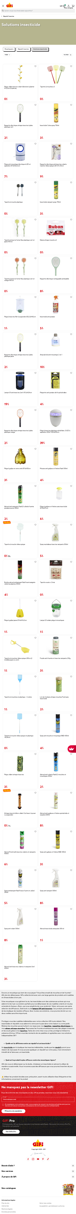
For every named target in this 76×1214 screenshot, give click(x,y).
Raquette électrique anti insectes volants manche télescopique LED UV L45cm (53, 165)
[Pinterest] (43, 1159)
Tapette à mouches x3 (47, 87)
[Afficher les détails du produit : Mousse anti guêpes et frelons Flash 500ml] (56, 456)
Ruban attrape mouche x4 (48, 240)
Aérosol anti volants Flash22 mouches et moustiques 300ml (53, 775)
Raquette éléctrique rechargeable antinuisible (54, 279)
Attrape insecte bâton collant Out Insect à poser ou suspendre (20, 814)
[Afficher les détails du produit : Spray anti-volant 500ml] (20, 916)
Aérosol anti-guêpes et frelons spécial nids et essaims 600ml (54, 814)
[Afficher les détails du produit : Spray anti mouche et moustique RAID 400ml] (56, 723)
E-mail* (5, 1097)
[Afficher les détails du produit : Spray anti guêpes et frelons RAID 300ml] (56, 839)
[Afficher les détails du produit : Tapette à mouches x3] (56, 74)
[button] (64, 6)
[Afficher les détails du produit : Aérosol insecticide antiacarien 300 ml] (56, 916)
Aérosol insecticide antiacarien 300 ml (52, 929)
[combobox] (38, 11)
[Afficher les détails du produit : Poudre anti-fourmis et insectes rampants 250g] (56, 646)
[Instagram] (33, 1159)
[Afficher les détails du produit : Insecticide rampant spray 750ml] (56, 190)
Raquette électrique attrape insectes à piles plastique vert (18, 126)
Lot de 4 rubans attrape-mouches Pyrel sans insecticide (54, 698)
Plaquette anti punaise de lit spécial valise (53, 392)
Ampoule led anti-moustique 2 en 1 (51, 355)
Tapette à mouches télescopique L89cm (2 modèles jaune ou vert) (18, 659)
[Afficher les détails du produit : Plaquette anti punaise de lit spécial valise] (56, 380)
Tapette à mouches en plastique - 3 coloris (18, 697)
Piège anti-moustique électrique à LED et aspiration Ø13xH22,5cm (17, 165)
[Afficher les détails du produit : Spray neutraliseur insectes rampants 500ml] (56, 532)
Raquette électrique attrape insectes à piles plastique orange (18, 431)
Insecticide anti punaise (47, 317)
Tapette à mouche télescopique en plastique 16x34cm (18, 736)
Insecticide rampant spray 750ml (50, 202)
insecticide (8, 1047)
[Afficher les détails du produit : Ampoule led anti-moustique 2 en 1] (56, 342)
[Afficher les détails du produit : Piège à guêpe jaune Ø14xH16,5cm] (20, 608)
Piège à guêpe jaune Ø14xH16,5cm (15, 620)
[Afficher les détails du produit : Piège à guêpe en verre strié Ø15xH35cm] (20, 456)
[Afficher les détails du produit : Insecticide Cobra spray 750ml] (56, 113)
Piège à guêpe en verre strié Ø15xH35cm (17, 468)
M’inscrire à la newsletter (13, 1111)
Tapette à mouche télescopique (14, 544)
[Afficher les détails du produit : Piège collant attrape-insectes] (20, 762)
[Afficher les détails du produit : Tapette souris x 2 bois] (56, 570)
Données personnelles (9, 1212)
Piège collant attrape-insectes (14, 774)
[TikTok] (48, 1159)
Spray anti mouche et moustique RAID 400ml (54, 736)
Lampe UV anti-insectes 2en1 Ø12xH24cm (18, 392)
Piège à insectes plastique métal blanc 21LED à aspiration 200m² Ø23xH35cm (55, 431)
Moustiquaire (9, 49)
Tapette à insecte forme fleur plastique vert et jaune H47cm (19, 241)
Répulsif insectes (23, 49)
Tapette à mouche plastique (13, 202)
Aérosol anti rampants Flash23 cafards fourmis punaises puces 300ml (19, 507)
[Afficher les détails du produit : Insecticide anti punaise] (56, 304)
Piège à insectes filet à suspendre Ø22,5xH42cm (20, 317)
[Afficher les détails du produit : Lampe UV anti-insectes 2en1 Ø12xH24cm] (20, 380)
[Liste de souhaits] (35, 66)
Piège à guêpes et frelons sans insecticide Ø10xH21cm (53, 507)
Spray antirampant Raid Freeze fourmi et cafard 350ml (19, 891)
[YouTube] (38, 1159)
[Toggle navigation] (3, 6)
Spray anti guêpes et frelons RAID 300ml (53, 852)
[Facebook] (28, 1159)
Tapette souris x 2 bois (47, 582)
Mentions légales (7, 1209)
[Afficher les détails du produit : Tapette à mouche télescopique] (20, 532)
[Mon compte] (68, 6)
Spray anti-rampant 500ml (48, 891)
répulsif (58, 1047)
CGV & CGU (5, 1206)
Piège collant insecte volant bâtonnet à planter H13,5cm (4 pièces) (19, 87)
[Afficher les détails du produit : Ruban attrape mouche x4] (56, 228)
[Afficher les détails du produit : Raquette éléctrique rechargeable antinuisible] (56, 266)
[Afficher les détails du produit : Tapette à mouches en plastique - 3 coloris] (20, 684)
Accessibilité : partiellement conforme (51, 1206)
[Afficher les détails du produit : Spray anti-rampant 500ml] (56, 878)
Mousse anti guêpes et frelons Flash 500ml (53, 468)
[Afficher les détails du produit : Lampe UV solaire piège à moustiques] (56, 608)
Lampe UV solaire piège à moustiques (52, 620)
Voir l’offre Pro (11, 1132)
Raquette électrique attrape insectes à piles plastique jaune (18, 355)
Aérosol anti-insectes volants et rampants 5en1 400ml (19, 967)
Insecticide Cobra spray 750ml (49, 125)
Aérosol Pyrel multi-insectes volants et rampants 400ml (20, 852)
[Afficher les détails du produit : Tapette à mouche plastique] (20, 190)
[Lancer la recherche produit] (3, 10)
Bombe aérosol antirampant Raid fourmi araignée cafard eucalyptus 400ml (19, 583)
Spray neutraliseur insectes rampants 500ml (54, 544)
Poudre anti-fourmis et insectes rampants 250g (55, 658)
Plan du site (5, 1203)
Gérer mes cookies (45, 1203)
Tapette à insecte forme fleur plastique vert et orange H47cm (19, 279)
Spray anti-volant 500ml (11, 929)
